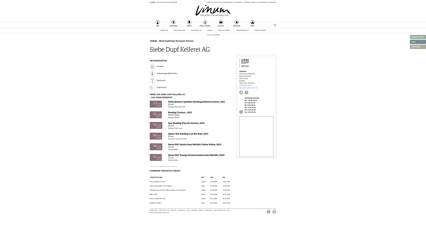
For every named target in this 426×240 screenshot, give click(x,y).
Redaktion (181, 210)
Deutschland (160, 2)
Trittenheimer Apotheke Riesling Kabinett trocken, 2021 (196, 102)
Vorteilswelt (238, 2)
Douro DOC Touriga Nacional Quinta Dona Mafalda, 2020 (196, 155)
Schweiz (152, 2)
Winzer (209, 30)
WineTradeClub (196, 30)
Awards (209, 2)
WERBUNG (416, 47)
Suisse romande (171, 2)
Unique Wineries (260, 30)
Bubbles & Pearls (155, 203)
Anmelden (273, 2)
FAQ (228, 210)
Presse (201, 210)
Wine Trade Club (164, 210)
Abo (258, 2)
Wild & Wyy (153, 194)
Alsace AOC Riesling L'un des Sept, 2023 (188, 134)
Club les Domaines (213, 35)
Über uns (174, 210)
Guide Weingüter (179, 30)
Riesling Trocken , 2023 (180, 112)
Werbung (194, 210)
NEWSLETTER (417, 37)
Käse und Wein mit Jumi (158, 182)
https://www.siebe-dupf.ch (248, 88)
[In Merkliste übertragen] (241, 112)
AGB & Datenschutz (220, 210)
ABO (413, 42)
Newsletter (218, 2)
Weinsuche (264, 2)
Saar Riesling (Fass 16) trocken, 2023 (186, 123)
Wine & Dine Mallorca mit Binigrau (161, 186)
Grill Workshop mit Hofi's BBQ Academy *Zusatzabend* (167, 190)
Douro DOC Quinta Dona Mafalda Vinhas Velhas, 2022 (194, 144)
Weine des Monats (224, 30)
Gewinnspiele (227, 2)
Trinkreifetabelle (250, 2)
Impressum (208, 210)
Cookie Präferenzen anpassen (159, 212)
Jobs (188, 210)
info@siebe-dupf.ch (246, 85)
